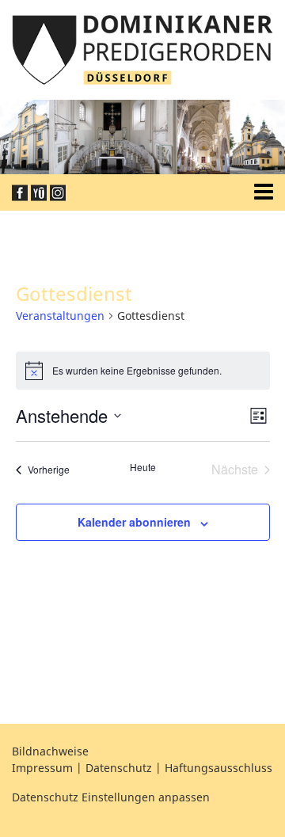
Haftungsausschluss (218, 767)
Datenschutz (119, 767)
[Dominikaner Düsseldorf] (142, 48)
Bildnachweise (50, 751)
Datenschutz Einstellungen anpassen (111, 797)
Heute (143, 467)
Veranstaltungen (60, 315)
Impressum (42, 767)
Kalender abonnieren (134, 522)
